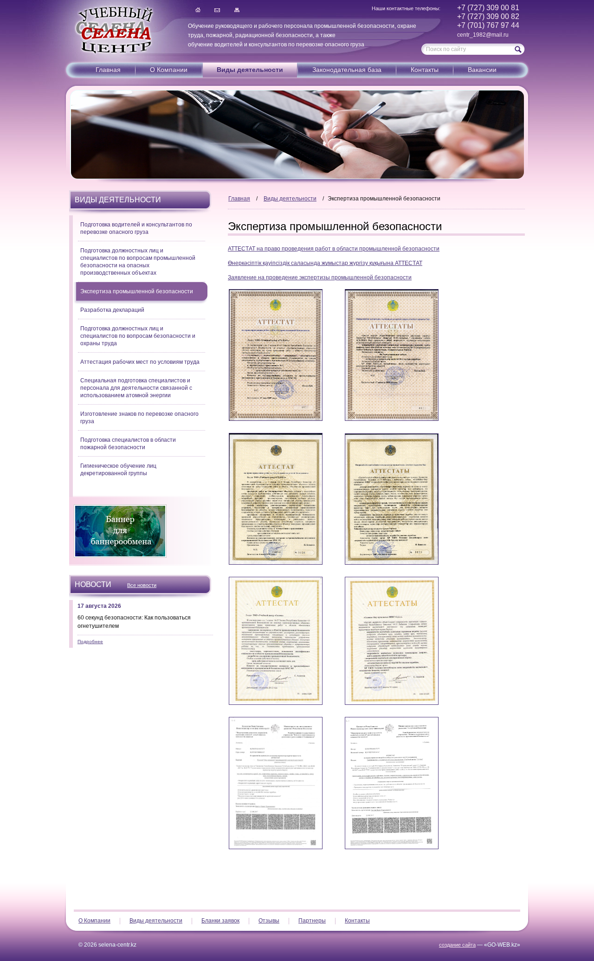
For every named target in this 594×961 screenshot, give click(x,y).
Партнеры (312, 920)
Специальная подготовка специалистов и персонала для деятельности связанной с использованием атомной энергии (136, 388)
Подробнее (90, 641)
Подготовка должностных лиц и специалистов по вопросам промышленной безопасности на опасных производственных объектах (137, 261)
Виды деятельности (250, 69)
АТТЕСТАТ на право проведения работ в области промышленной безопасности (333, 248)
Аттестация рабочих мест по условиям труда (140, 362)
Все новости (141, 585)
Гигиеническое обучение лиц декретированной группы (118, 470)
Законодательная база (346, 69)
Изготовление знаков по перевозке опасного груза (139, 418)
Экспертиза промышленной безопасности (136, 291)
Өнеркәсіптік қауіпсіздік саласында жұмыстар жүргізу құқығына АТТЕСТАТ (325, 263)
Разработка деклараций (112, 310)
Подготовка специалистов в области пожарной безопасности (128, 444)
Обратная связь (217, 10)
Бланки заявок (220, 920)
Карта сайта (237, 10)
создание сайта (457, 945)
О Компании (168, 69)
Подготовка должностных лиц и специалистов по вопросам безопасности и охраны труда (137, 336)
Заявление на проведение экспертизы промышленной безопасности (320, 277)
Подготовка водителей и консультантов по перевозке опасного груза (136, 228)
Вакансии (482, 69)
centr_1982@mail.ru (483, 35)
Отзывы (268, 920)
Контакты (425, 69)
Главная (198, 10)
